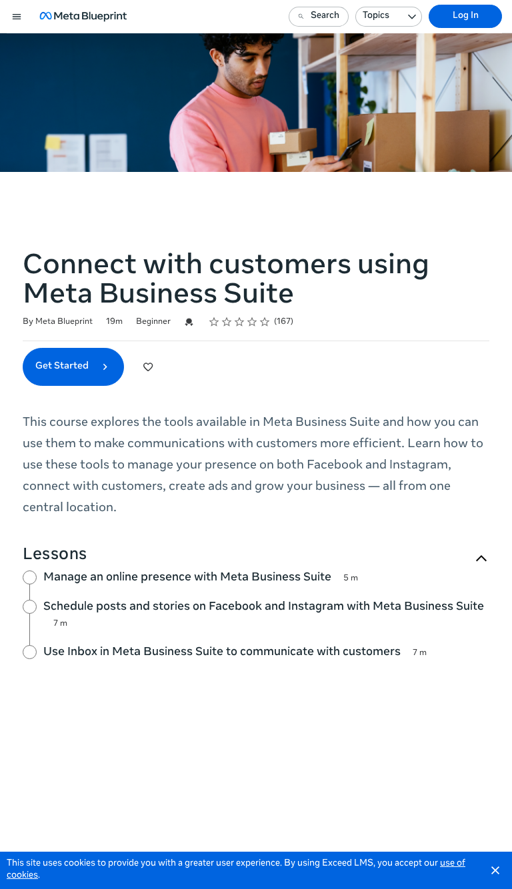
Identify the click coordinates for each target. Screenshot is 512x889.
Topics (376, 16)
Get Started (63, 366)
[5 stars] (265, 322)
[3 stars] (239, 322)
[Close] (495, 870)
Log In (466, 16)
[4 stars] (252, 322)
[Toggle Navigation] (17, 16)
